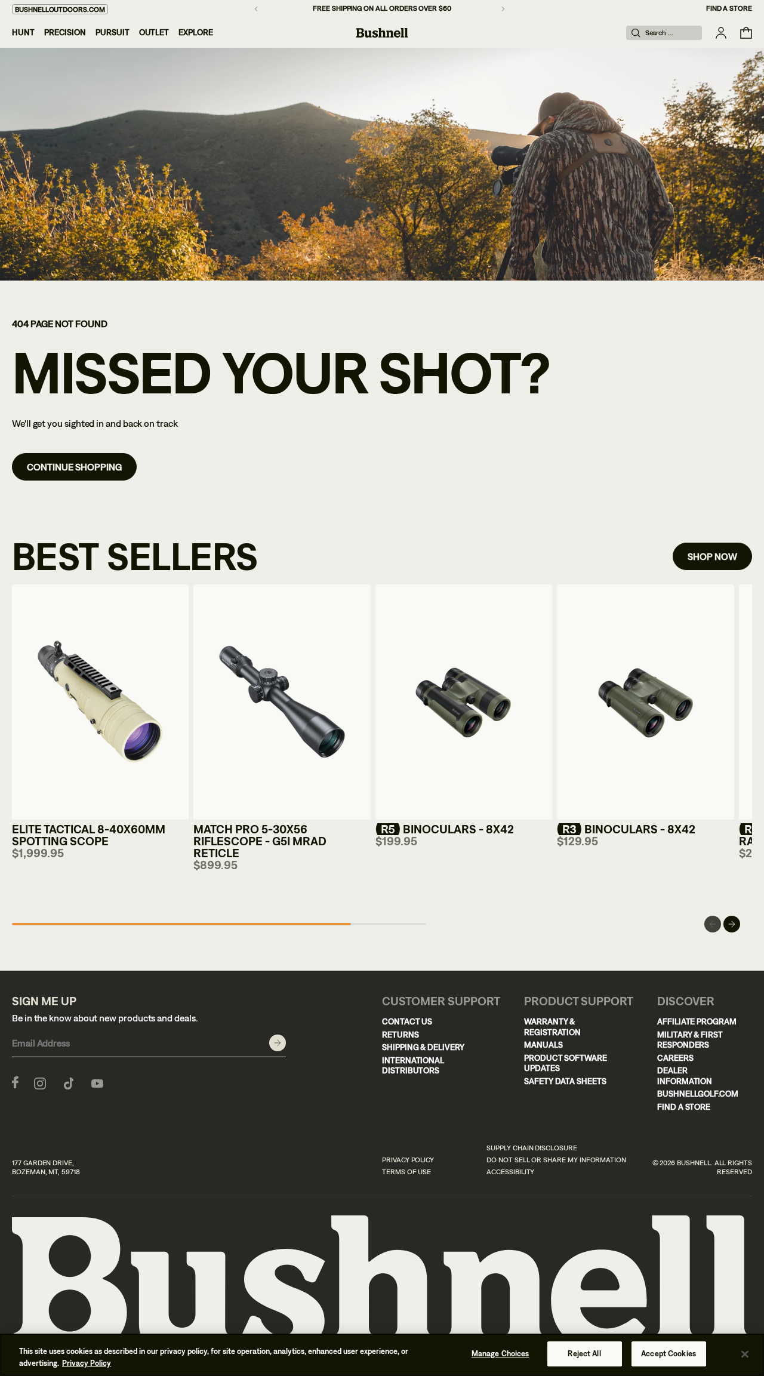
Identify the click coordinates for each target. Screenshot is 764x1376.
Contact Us (407, 1021)
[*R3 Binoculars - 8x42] (645, 702)
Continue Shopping (74, 466)
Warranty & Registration (552, 1027)
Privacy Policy (408, 1160)
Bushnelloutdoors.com (60, 9)
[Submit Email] (277, 1043)
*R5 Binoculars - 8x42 (444, 829)
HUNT (23, 32)
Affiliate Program (697, 1021)
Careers (675, 1058)
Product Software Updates (565, 1063)
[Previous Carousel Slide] (712, 924)
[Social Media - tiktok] (68, 1082)
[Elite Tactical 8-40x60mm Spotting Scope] (100, 702)
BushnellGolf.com (697, 1093)
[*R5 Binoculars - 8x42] (463, 702)
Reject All (584, 1353)
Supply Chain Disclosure (531, 1148)
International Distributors (413, 1065)
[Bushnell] (382, 33)
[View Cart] (746, 33)
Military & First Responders (690, 1040)
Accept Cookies (668, 1353)
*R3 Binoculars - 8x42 (626, 829)
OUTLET (154, 32)
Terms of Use (406, 1172)
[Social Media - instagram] (40, 1082)
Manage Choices (500, 1353)
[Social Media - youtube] (97, 1082)
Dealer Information (684, 1076)
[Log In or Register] (721, 33)
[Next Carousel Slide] (731, 924)
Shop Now (712, 556)
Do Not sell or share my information (556, 1160)
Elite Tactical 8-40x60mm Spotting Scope (88, 835)
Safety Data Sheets (565, 1081)
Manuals (543, 1044)
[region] (382, 1355)
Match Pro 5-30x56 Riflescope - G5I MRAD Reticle (259, 841)
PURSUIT (113, 32)
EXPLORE (195, 32)
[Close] (745, 1354)
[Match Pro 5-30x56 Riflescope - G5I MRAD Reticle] (281, 702)
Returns (400, 1034)
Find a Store (729, 8)
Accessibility (510, 1172)
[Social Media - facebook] (15, 1082)
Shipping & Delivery (423, 1047)
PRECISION (65, 32)
